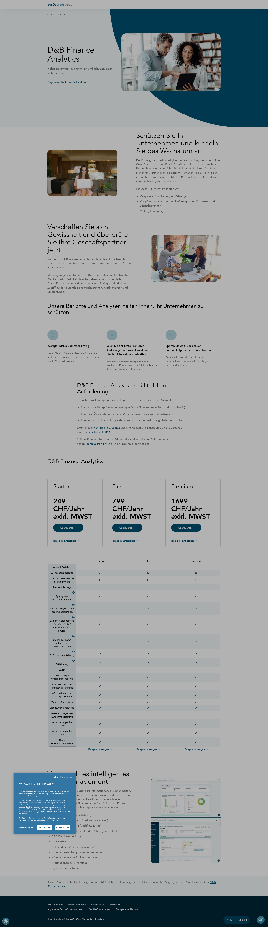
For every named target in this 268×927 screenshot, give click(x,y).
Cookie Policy (54, 820)
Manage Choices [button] (26, 827)
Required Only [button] (45, 827)
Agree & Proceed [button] (63, 827)
